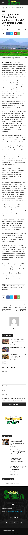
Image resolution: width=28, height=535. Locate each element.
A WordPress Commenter (8, 483)
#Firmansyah (12, 285)
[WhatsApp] (18, 33)
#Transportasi (5, 289)
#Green (22, 285)
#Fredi (18, 285)
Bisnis (7, 7)
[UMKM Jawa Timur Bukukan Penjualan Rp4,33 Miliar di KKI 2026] (5, 341)
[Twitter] (11, 33)
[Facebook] (8, 33)
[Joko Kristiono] (3, 30)
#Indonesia (4, 287)
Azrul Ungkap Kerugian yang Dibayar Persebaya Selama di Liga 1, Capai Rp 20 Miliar (17, 451)
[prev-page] (3, 362)
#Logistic (15, 287)
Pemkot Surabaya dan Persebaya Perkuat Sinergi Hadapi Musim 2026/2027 (16, 460)
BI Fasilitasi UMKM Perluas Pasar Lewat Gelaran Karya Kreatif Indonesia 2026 (18, 356)
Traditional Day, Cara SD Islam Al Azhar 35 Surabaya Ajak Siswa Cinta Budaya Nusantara (18, 468)
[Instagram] (17, 522)
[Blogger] (6, 522)
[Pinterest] (15, 33)
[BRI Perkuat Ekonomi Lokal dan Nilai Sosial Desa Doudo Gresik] (5, 349)
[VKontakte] (21, 522)
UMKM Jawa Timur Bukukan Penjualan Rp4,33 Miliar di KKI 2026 (17, 341)
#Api (7, 285)
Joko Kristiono (8, 29)
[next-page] (5, 362)
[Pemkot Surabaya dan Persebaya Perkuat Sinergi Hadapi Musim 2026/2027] (5, 460)
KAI (10, 289)
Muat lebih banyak (13, 474)
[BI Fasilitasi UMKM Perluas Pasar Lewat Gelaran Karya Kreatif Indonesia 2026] (5, 356)
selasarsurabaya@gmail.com (15, 511)
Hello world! (20, 483)
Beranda (3, 7)
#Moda (20, 287)
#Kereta (10, 287)
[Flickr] (13, 522)
